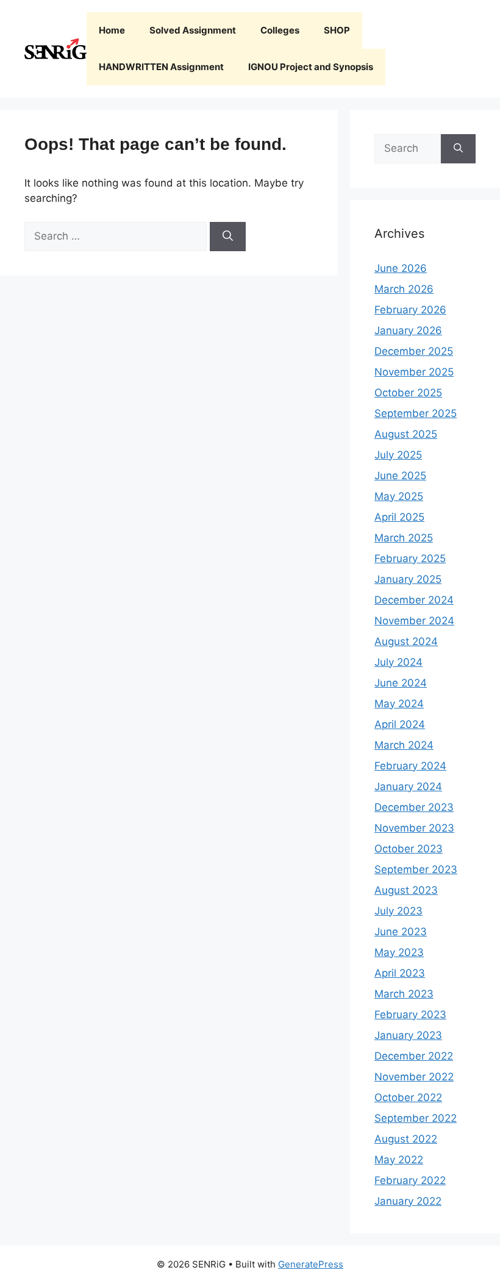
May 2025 (398, 496)
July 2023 (398, 911)
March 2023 (404, 994)
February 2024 (410, 766)
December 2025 (413, 351)
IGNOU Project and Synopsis (310, 67)
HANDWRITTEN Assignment (161, 67)
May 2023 (399, 952)
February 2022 (410, 1180)
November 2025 (414, 372)
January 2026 (408, 330)
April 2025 (399, 517)
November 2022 (414, 1077)
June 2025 (400, 475)
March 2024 (404, 745)
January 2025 (407, 579)
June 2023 (400, 932)
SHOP (337, 30)
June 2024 (400, 683)
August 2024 (406, 641)
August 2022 (405, 1139)
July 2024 (398, 662)
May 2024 (399, 703)
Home (112, 30)
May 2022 (398, 1160)
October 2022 (408, 1097)
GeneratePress (310, 1264)
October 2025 (408, 393)
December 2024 (414, 600)
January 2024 (408, 786)
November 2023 (414, 828)
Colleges (279, 30)
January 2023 (408, 1035)
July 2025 (398, 455)
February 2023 (410, 1014)
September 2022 (415, 1118)
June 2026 (400, 268)
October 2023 (408, 849)
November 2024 (414, 621)
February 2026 (410, 310)
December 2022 (413, 1056)
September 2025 (415, 413)
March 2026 (404, 289)
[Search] (228, 236)
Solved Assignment (192, 30)
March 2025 (403, 538)
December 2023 (414, 807)
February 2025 (410, 558)
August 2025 (405, 434)
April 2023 (399, 973)
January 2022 (407, 1201)
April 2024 (399, 724)
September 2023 (415, 869)
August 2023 (406, 890)
